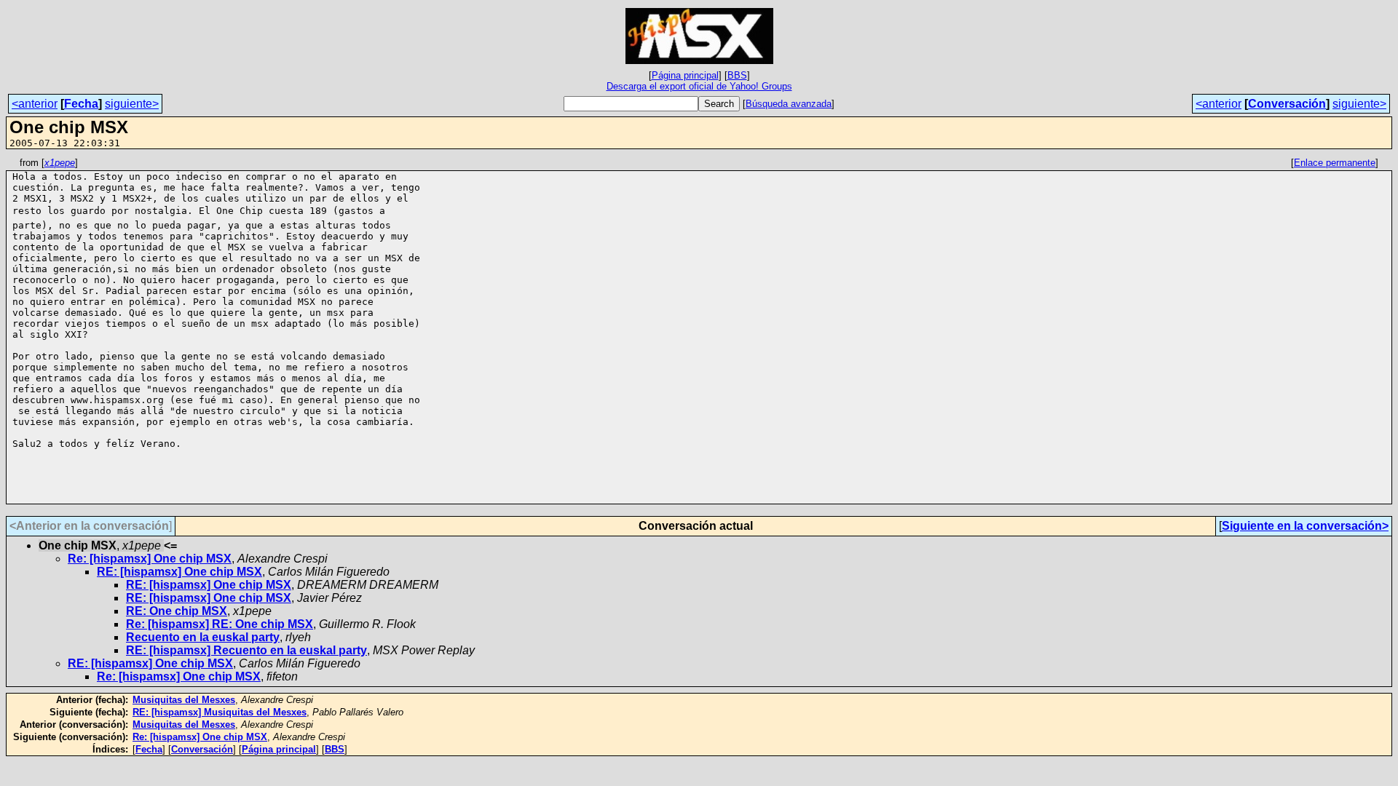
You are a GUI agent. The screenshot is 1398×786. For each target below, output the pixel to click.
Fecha (81, 104)
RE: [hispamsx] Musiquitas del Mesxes (220, 712)
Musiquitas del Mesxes (184, 699)
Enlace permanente (1334, 162)
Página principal (685, 75)
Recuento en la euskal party (203, 637)
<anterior (35, 104)
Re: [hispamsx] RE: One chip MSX (219, 624)
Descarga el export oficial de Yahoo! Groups (699, 86)
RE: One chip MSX (176, 611)
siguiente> (132, 104)
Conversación (1287, 104)
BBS (737, 75)
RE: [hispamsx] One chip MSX (179, 571)
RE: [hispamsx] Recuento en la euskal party (246, 650)
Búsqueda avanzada (789, 103)
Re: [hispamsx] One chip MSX (150, 558)
